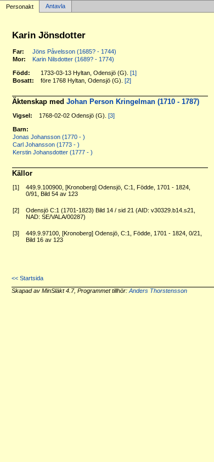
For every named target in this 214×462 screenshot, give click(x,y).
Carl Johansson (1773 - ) (46, 144)
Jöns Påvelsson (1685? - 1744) (74, 51)
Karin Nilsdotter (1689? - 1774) (73, 59)
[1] (133, 73)
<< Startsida (27, 278)
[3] (111, 115)
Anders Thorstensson (158, 290)
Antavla (55, 6)
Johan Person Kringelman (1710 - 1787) (132, 101)
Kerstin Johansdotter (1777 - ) (53, 152)
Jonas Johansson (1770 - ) (49, 137)
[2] (128, 80)
